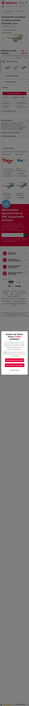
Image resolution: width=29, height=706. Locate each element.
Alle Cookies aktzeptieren (14, 360)
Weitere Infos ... (17, 349)
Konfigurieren (14, 370)
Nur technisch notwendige (14, 365)
